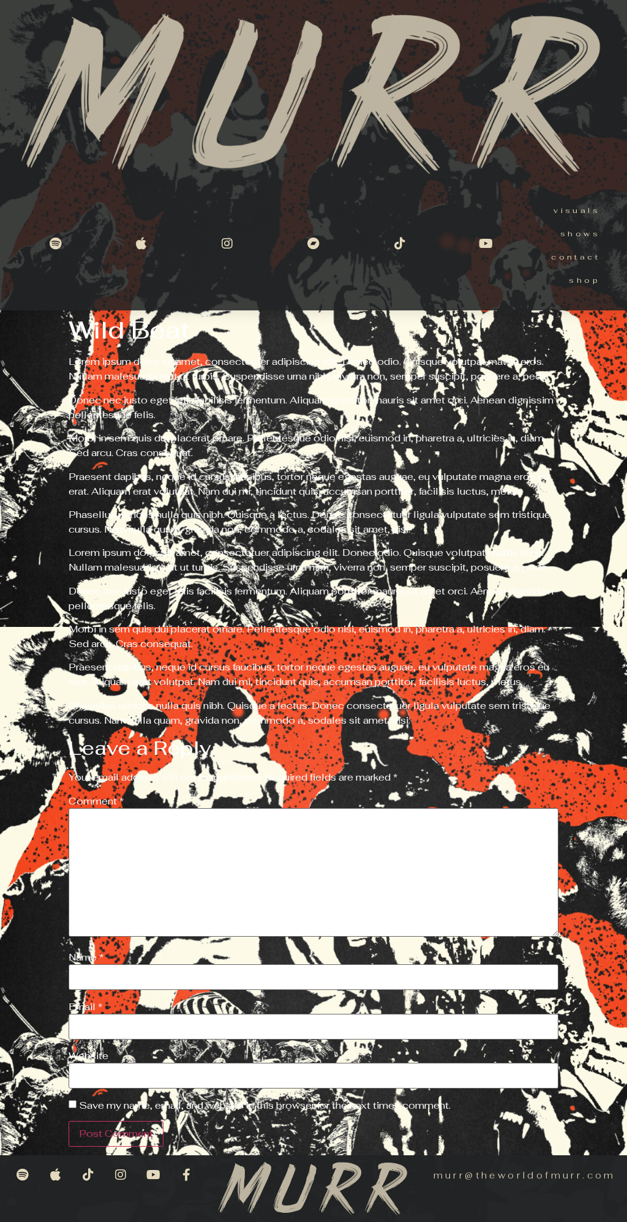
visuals (577, 211)
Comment (96, 801)
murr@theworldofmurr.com (525, 1175)
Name (86, 957)
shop (584, 280)
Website (88, 1056)
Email (85, 1007)
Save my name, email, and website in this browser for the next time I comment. (265, 1106)
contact (575, 257)
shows (580, 234)
